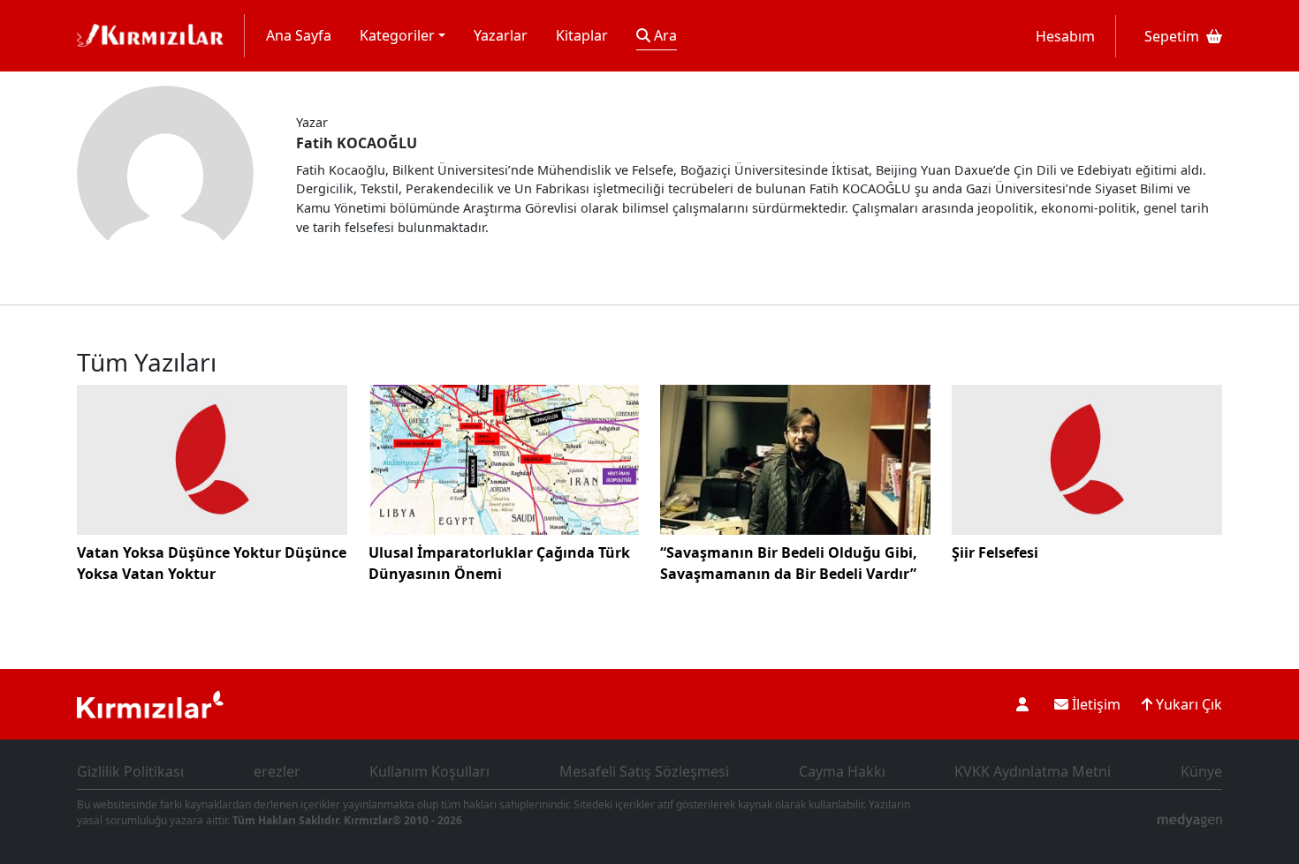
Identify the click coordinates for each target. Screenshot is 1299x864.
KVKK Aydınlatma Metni (1032, 771)
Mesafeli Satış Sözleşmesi (644, 771)
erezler (277, 771)
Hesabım (1065, 36)
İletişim (1094, 704)
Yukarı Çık (1187, 704)
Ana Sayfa (298, 35)
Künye (1201, 771)
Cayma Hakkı (842, 771)
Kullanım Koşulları (429, 771)
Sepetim (1171, 36)
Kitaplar (582, 35)
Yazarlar (501, 35)
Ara (663, 35)
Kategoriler (397, 35)
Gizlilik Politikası (130, 771)
